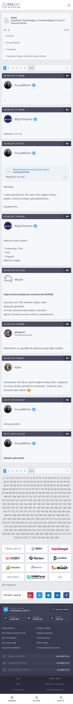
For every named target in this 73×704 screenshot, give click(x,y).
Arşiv (18, 678)
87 (3, 492)
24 (65, 478)
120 (63, 496)
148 (47, 504)
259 (4, 533)
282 (52, 537)
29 (14, 481)
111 (26, 496)
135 (60, 500)
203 (14, 519)
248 (20, 530)
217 (8, 522)
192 (32, 515)
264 (27, 533)
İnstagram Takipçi (43, 628)
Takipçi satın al (13, 548)
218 (13, 522)
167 (60, 507)
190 (23, 515)
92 (20, 492)
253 (43, 530)
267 (42, 533)
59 (48, 485)
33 (28, 481)
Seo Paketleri (9, 585)
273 (69, 533)
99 (43, 492)
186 (6, 515)
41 (55, 481)
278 (34, 537)
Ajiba (18, 367)
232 (10, 526)
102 (56, 492)
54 (31, 485)
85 (65, 489)
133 (52, 500)
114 (39, 496)
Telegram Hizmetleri (44, 633)
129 (34, 500)
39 (48, 481)
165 (52, 507)
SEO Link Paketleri (9, 638)
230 (69, 522)
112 (30, 496)
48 (11, 485)
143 (26, 504)
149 (52, 504)
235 (25, 526)
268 (46, 533)
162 (38, 507)
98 (40, 492)
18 (46, 478)
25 (68, 478)
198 (58, 515)
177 (33, 511)
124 (12, 500)
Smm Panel (13, 577)
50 (18, 485)
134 (56, 500)
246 (11, 530)
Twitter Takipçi (42, 643)
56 (38, 485)
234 (20, 526)
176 (29, 511)
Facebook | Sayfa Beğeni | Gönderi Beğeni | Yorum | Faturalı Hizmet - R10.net (11, 5)
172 (13, 511)
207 (33, 519)
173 (17, 511)
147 (43, 504)
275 (20, 537)
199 (62, 515)
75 (33, 489)
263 (23, 533)
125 (17, 500)
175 (25, 511)
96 (33, 492)
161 (34, 507)
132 (47, 500)
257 (62, 530)
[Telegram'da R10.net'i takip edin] (48, 595)
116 (47, 496)
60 (51, 485)
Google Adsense (8, 628)
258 (67, 530)
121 (67, 496)
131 (43, 500)
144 (30, 504)
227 (55, 522)
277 (29, 537)
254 (48, 530)
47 (8, 485)
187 (10, 515)
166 (56, 507)
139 (8, 504)
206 (28, 519)
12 (27, 478)
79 (45, 489)
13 (31, 478)
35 (34, 481)
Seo (60, 577)
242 (58, 526)
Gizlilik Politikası (55, 678)
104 (65, 492)
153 (69, 504)
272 (65, 533)
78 (42, 489)
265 (32, 533)
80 (49, 489)
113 (34, 496)
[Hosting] (36, 549)
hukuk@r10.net (63, 663)
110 (23, 496)
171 (8, 511)
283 (57, 537)
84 (62, 489)
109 (19, 496)
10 (22, 478)
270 (56, 533)
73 (26, 489)
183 (59, 511)
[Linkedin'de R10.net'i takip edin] (57, 595)
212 (55, 519)
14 (34, 478)
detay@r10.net (63, 670)
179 (42, 511)
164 (47, 507)
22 (58, 478)
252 (39, 530)
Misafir (19, 279)
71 (20, 489)
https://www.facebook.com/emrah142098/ (28, 294)
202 (9, 519)
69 (14, 489)
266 (37, 533)
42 (58, 481)
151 (60, 504)
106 (5, 496)
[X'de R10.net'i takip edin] (39, 595)
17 (43, 478)
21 (55, 478)
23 (62, 478)
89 (10, 492)
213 (60, 519)
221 (26, 522)
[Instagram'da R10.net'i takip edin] (30, 595)
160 (30, 507)
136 (65, 500)
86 (69, 489)
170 (4, 511)
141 (17, 504)
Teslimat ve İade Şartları (55, 684)
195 (45, 515)
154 (4, 507)
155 (8, 507)
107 (10, 496)
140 (13, 504)
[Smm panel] (36, 577)
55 (34, 485)
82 (55, 489)
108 (14, 496)
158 (21, 507)
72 (23, 489)
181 (50, 511)
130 (39, 500)
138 (4, 504)
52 (24, 485)
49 (14, 485)
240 (48, 526)
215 (68, 519)
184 (64, 511)
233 (15, 526)
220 (22, 522)
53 (28, 485)
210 (47, 519)
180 (46, 511)
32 (24, 481)
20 (52, 478)
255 (53, 530)
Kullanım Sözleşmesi (55, 690)
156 (12, 507)
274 (16, 537)
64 (64, 485)
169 (69, 507)
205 (23, 519)
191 (27, 515)
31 (21, 481)
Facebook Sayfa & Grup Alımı (48, 648)
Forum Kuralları (18, 690)
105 (69, 492)
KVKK (18, 684)
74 (30, 489)
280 (43, 537)
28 (11, 481)
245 (6, 530)
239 (44, 526)
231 (6, 526)
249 (25, 530)
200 (67, 515)
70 (17, 489)
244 (67, 526)
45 (68, 481)
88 (6, 492)
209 (42, 519)
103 (60, 492)
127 (26, 500)
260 (9, 533)
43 (61, 481)
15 (37, 478)
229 (64, 522)
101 (51, 492)
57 (41, 485)
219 (17, 522)
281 (48, 537)
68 (10, 489)
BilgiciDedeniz (24, 119)
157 (17, 507)
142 (21, 504)
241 (53, 526)
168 (65, 507)
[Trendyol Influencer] (60, 568)
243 (62, 526)
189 (19, 515)
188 (14, 515)
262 (18, 533)
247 (15, 530)
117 (51, 496)
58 (44, 485)
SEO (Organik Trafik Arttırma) (14, 633)
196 (49, 515)
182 (55, 511)
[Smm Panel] (60, 549)
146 (39, 504)
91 (16, 492)
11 (25, 478)
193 (36, 515)
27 (8, 481)
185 (68, 511)
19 (49, 478)
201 (4, 519)
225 (45, 522)
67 (7, 489)
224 (40, 522)
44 (64, 481)
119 (59, 496)
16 (40, 478)
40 (51, 481)
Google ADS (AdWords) (11, 648)
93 (23, 492)
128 (30, 500)
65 (68, 485)
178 (38, 511)
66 (4, 489)
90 (13, 492)
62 (58, 485)
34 (31, 481)
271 (60, 533)
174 (21, 511)
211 (51, 519)
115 (43, 496)
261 (13, 533)
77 (39, 489)
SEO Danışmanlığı (9, 643)
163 (43, 507)
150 (56, 504)
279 (38, 537)
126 (21, 500)
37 (41, 481)
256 (58, 530)
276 (25, 537)
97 (36, 492)
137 (69, 500)
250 (30, 530)
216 (4, 522)
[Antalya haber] (13, 568)
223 (36, 522)
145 (34, 504)
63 (61, 485)
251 (34, 530)
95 (30, 492)
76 (36, 489)
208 (37, 519)
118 (55, 496)
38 (44, 481)
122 (4, 500)
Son (31, 68)
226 (50, 522)
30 (18, 481)
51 (21, 485)
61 (55, 485)
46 (4, 485)
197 (54, 515)
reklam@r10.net (62, 656)
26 (4, 481)
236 (30, 526)
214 (64, 519)
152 (65, 504)
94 (26, 492)
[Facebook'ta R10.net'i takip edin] (66, 595)
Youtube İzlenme (43, 638)
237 (34, 526)
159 (26, 507)
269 (51, 533)
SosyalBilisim (23, 85)
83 (59, 489)
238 (39, 526)
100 (47, 492)
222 (31, 522)
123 (8, 500)
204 (19, 519)
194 (40, 515)
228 (59, 522)
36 (38, 481)
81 (52, 489)
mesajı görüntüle (21, 172)
